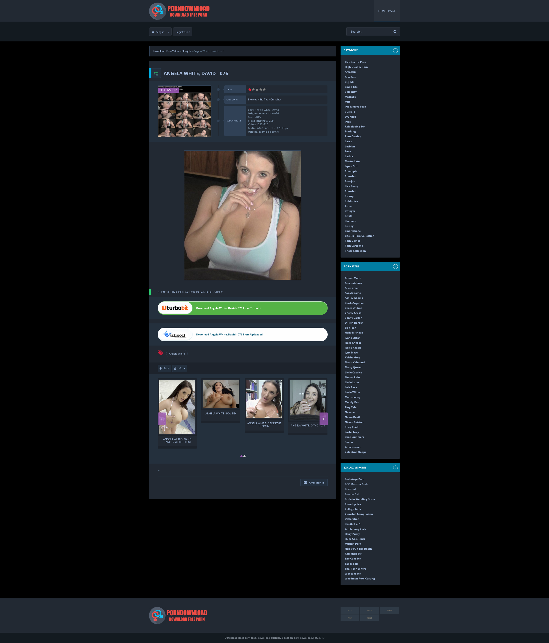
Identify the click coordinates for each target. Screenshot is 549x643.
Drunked (350, 116)
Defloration (352, 519)
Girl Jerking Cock (355, 529)
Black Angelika (354, 303)
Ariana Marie (353, 278)
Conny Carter (353, 318)
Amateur (350, 72)
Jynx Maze (351, 352)
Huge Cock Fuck (355, 539)
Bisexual (350, 489)
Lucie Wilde (352, 392)
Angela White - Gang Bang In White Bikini (177, 441)
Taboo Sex (351, 564)
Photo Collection (355, 251)
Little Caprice (353, 372)
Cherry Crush (353, 313)
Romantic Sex (353, 553)
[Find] (395, 31)
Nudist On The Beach (358, 548)
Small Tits (351, 87)
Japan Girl (351, 166)
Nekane (350, 412)
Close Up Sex (353, 504)
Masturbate (352, 161)
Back (166, 368)
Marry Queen (353, 367)
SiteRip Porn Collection (359, 236)
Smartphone (353, 231)
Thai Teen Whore (355, 568)
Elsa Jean (350, 327)
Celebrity (351, 92)
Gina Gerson (352, 447)
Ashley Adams (354, 298)
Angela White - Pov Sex (220, 413)
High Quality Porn (356, 67)
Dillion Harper (354, 323)
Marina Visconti (355, 362)
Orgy (348, 121)
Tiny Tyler (351, 407)
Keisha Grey (352, 357)
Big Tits (263, 99)
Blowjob (252, 99)
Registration (183, 32)
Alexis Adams (353, 283)
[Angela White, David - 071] (307, 400)
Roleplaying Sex (355, 126)
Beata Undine (353, 308)
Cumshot (275, 99)
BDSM (348, 216)
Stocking (350, 131)
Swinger (350, 211)
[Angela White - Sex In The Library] (264, 399)
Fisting (349, 226)
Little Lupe (352, 382)
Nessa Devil (352, 417)
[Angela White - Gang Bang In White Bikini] (177, 407)
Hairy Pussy (352, 534)
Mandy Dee (352, 402)
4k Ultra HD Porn (355, 62)
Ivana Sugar (352, 338)
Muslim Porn (353, 544)
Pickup (349, 196)
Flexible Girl (352, 524)
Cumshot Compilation (359, 514)
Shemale (350, 221)
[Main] (180, 11)
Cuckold (350, 112)
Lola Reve (351, 387)
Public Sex (351, 201)
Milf (347, 101)
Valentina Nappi (355, 452)
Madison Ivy (352, 397)
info (180, 368)
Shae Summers (354, 437)
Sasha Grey (352, 432)
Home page (387, 11)
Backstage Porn (354, 479)
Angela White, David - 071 (308, 425)
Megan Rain (352, 377)
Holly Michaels (354, 332)
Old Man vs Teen (355, 106)
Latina (349, 156)
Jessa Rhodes (353, 342)
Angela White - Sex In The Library (264, 425)
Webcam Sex (353, 573)
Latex (348, 141)
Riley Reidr (352, 427)
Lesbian (350, 146)
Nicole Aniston (354, 422)
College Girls (353, 509)
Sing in (160, 32)
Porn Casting (353, 136)
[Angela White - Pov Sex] (220, 394)
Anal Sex (350, 77)
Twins (348, 206)
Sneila (349, 442)
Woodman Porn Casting (360, 578)
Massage (350, 97)
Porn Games (352, 241)
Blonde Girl (352, 494)
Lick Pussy (351, 186)
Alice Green (352, 288)
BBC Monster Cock (356, 484)
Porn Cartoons (354, 245)
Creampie (351, 171)
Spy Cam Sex (353, 558)
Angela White (177, 353)
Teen (348, 151)
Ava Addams (353, 293)
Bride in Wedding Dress (360, 499)
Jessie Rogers (353, 347)
